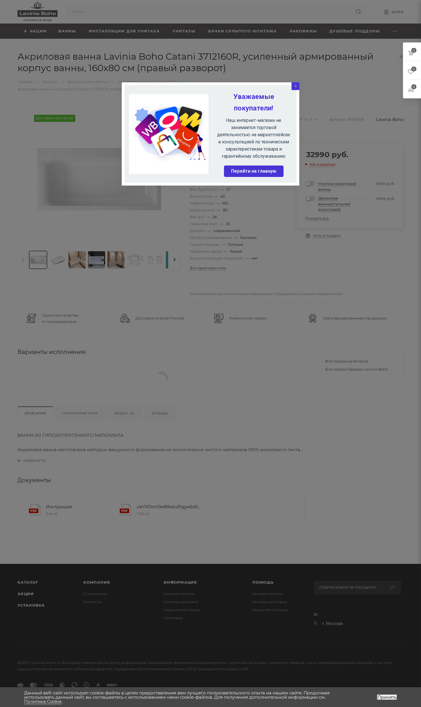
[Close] (295, 86)
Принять (386, 697)
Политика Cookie (43, 701)
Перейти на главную (253, 171)
